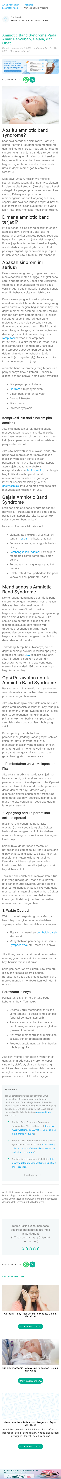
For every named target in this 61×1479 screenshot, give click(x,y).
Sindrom (15, 388)
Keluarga (29, 4)
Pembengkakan (19, 551)
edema (35, 551)
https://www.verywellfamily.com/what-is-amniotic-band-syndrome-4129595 (34, 1130)
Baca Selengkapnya (30, 1326)
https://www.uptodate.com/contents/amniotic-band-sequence (34, 1163)
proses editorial (43, 1112)
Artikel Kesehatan (11, 4)
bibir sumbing (35, 470)
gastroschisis (10, 485)
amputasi (9, 338)
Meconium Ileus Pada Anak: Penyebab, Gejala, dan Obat (30, 1423)
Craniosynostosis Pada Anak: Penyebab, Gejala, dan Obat (30, 1369)
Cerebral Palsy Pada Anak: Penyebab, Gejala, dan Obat (30, 1315)
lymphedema (19, 945)
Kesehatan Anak (10, 8)
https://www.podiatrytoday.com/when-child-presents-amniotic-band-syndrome (34, 1148)
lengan (24, 538)
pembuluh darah (47, 932)
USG (27, 654)
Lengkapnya (30, 1175)
